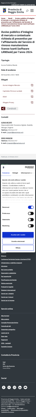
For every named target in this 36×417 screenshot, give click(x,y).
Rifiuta (18, 248)
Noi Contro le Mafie (7, 270)
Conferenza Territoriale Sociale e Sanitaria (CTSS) (15, 259)
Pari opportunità (6, 276)
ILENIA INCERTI (6, 122)
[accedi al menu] (32, 10)
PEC (4, 364)
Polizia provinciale (6, 283)
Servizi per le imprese (7, 300)
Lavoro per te (5, 333)
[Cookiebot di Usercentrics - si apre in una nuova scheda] (25, 167)
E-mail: (3, 132)
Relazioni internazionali (8, 290)
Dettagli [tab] (15, 173)
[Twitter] (9, 387)
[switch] (31, 213)
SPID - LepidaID (6, 343)
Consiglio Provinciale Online (9, 323)
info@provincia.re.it (13, 406)
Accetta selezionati (18, 241)
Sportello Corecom (6, 347)
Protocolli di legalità (7, 287)
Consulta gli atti (6, 326)
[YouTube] (25, 388)
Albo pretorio (5, 319)
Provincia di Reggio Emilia (16, 10)
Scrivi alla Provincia (9, 366)
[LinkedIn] (20, 388)
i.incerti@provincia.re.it (15, 132)
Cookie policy (11, 408)
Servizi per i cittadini (7, 293)
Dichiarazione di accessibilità (19, 410)
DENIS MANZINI (6, 138)
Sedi (4, 362)
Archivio (3, 252)
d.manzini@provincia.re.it (16, 143)
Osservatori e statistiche (8, 273)
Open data (4, 336)
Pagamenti (4, 340)
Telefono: (4, 130)
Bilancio (3, 256)
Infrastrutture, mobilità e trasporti (11, 263)
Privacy (3, 408)
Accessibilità (5, 410)
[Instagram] (14, 388)
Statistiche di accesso (7, 412)
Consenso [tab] (6, 173)
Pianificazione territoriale (8, 280)
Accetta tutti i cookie (18, 235)
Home (3, 18)
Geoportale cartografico (8, 329)
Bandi (10, 18)
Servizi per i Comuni (7, 297)
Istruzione (4, 266)
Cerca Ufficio (6, 368)
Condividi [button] (11, 108)
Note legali (20, 408)
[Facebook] (3, 388)
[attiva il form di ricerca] (27, 10)
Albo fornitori (5, 316)
